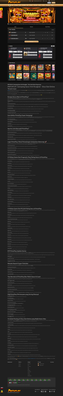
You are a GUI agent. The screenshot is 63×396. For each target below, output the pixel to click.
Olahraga (31, 5)
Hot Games (16, 5)
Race (27, 5)
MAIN (12, 67)
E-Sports (43, 5)
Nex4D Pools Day (14, 35)
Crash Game (35, 5)
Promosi (52, 5)
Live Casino (23, 5)
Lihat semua (31, 41)
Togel (12, 5)
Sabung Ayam (48, 5)
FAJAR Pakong (13, 32)
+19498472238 (41, 365)
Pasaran (31, 26)
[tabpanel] (31, 15)
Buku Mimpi (47, 26)
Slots (20, 5)
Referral (20, 366)
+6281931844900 (41, 363)
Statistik (53, 29)
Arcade (40, 5)
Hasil (15, 26)
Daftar (53, 2)
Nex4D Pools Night (14, 38)
